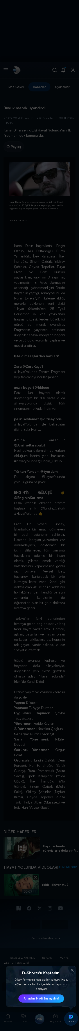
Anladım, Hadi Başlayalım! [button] (41, 998)
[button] (72, 970)
